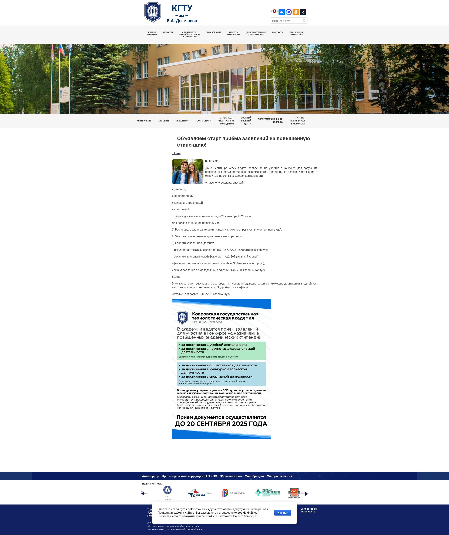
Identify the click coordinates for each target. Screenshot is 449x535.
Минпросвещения (279, 476)
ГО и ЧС (211, 476)
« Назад (177, 153)
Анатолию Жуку (220, 294)
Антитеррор (150, 476)
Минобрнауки (254, 476)
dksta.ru (198, 529)
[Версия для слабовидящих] (274, 11)
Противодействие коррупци (182, 476)
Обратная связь (231, 476)
